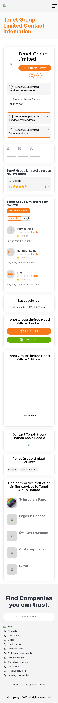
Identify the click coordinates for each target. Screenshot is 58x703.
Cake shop (13, 635)
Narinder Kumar (27, 250)
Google (26, 218)
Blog (42, 684)
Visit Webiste (31, 339)
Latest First (13, 218)
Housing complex (17, 671)
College (12, 640)
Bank (10, 626)
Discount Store (15, 648)
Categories (30, 684)
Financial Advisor (29, 469)
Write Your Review (37, 67)
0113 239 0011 (16, 104)
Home (16, 684)
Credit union (14, 644)
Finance (12, 469)
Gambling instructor (18, 662)
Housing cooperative (18, 675)
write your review (18, 210)
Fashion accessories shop (21, 653)
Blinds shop (13, 631)
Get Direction (29, 415)
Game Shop (14, 666)
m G (19, 272)
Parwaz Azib (25, 228)
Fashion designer (16, 657)
